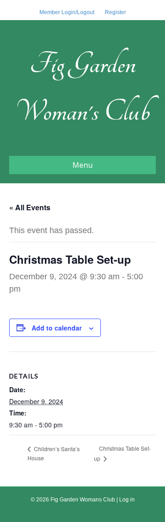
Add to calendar (57, 328)
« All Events (29, 207)
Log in (127, 499)
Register (115, 12)
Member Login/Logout (66, 12)
